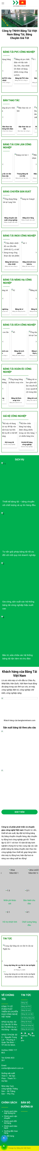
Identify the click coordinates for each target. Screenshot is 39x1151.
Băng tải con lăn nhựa (10, 175)
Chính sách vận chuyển (10, 1117)
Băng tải (24, 1003)
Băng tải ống (24, 398)
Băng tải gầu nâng (24, 309)
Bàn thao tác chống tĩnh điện (30, 128)
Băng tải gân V (7, 309)
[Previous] (3, 74)
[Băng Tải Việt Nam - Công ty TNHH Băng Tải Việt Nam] (19, 3)
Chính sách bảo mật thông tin (10, 1112)
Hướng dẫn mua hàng (11, 1132)
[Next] (36, 74)
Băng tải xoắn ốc (6, 398)
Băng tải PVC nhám (25, 79)
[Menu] (2, 3)
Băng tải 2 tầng (28, 218)
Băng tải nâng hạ (27, 1025)
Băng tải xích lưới (27, 1029)
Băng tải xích (25, 1010)
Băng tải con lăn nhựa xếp (28, 175)
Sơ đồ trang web (9, 1137)
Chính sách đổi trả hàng (10, 1122)
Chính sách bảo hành (10, 1127)
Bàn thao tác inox (12, 127)
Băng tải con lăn (27, 1014)
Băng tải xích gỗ (24, 351)
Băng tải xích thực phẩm (7, 352)
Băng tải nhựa (26, 1022)
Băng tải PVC (26, 1006)
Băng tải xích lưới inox (21, 263)
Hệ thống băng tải (27, 1018)
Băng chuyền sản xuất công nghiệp (10, 219)
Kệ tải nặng (21, 442)
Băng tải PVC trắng (7, 79)
